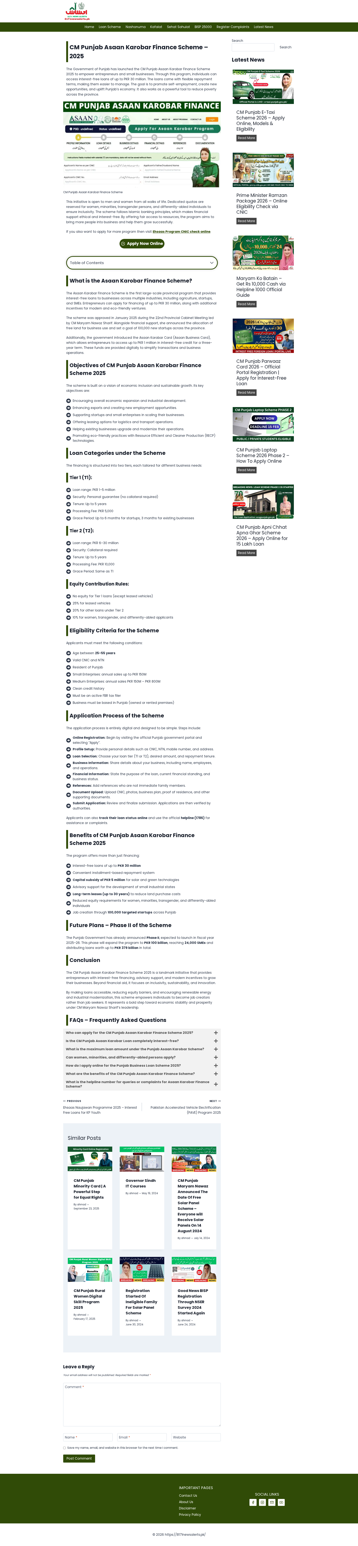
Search (237, 40)
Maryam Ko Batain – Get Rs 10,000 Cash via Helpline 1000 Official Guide (261, 287)
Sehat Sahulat (178, 27)
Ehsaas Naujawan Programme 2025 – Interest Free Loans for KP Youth (100, 1107)
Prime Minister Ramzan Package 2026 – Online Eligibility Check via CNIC (261, 204)
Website (179, 1437)
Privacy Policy (190, 1514)
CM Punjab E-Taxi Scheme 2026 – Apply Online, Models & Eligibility (260, 121)
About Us (186, 1502)
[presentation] (90, 1159)
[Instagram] (262, 1502)
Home (89, 27)
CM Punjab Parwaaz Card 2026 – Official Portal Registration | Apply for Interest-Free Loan (261, 373)
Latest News (263, 27)
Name (71, 1437)
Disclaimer (187, 1508)
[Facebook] (252, 1502)
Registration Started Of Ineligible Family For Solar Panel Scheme (141, 1302)
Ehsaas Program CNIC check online (181, 231)
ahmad (81, 1204)
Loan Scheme (110, 27)
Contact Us (188, 1495)
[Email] (271, 1502)
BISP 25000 (203, 27)
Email (124, 1437)
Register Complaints (233, 27)
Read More (247, 138)
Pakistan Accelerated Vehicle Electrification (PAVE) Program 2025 (186, 1107)
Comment (74, 1387)
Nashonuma (136, 27)
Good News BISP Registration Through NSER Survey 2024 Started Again (193, 1302)
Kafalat (156, 27)
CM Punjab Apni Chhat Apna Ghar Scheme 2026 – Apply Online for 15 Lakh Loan (262, 535)
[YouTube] (281, 1502)
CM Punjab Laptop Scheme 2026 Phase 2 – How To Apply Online (262, 455)
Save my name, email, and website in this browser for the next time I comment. (122, 1448)
